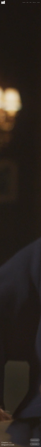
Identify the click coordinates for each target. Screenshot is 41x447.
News (30, 2)
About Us (34, 2)
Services (24, 2)
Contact (38, 2)
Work (27, 2)
